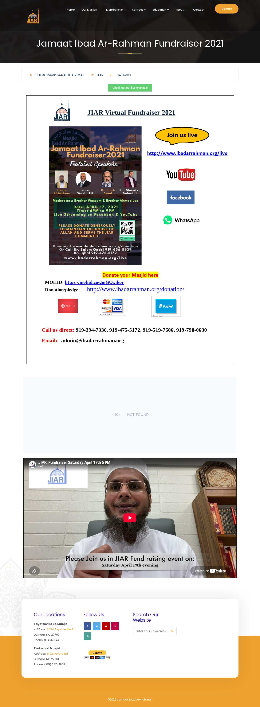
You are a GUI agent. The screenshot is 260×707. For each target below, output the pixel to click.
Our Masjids (89, 10)
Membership (114, 10)
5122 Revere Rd (57, 654)
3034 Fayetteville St (61, 629)
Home (71, 10)
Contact (198, 10)
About (180, 10)
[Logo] (32, 15)
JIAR (100, 75)
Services (137, 10)
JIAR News (124, 75)
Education (159, 10)
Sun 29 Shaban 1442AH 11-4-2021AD (60, 75)
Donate (227, 9)
